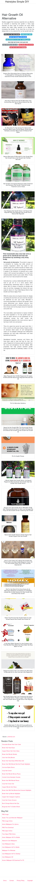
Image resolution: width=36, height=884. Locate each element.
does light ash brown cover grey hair (18, 42)
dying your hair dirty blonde (11, 34)
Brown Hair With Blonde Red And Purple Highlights (16, 764)
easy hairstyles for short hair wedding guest (18, 39)
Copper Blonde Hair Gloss (9, 787)
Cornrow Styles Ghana (8, 767)
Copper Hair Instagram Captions (11, 797)
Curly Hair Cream (7, 770)
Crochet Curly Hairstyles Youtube (11, 777)
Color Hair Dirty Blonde (8, 757)
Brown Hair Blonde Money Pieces (11, 774)
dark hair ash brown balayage (18, 47)
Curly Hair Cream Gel (8, 784)
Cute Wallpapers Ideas (8, 844)
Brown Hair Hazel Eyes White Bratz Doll (13, 761)
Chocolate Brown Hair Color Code (11, 744)
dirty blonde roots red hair (26, 45)
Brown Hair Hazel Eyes (8, 747)
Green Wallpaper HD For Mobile (11, 837)
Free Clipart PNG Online (9, 834)
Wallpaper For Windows (8, 850)
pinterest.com (11, 736)
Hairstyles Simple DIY (17, 1)
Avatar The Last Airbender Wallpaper (12, 817)
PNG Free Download (8, 827)
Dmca (5, 880)
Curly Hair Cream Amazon (9, 800)
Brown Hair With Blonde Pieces (10, 780)
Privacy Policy (20, 880)
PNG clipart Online (7, 831)
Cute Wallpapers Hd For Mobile (10, 847)
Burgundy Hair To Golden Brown (11, 806)
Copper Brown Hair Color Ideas (10, 751)
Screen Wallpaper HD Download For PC (13, 860)
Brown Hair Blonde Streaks (9, 754)
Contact (12, 880)
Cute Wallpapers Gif (7, 857)
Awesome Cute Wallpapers (9, 840)
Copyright (30, 880)
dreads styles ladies (26, 34)
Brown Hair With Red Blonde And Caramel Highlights (16, 790)
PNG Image (5, 814)
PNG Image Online (7, 821)
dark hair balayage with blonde (18, 37)
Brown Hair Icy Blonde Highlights (11, 793)
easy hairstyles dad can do (10, 45)
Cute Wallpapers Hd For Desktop (11, 854)
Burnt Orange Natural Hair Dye (10, 803)
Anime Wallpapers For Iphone (10, 824)
